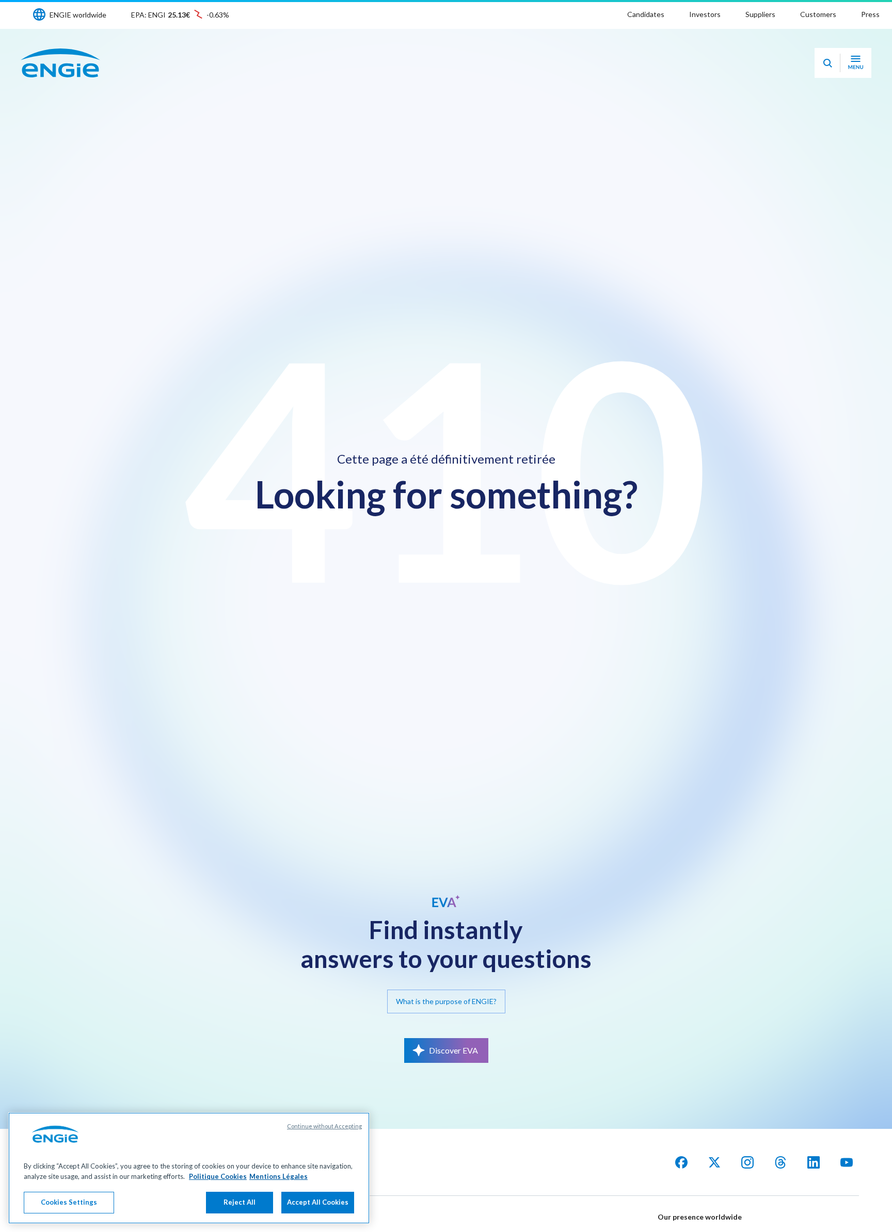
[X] (714, 1162)
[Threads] (780, 1162)
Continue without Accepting (324, 1126)
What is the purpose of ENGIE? (446, 1001)
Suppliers (760, 14)
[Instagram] (747, 1162)
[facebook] (681, 1162)
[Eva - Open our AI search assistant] (827, 63)
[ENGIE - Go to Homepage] (60, 62)
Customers (818, 14)
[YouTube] (846, 1162)
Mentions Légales (278, 1176)
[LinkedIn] (813, 1162)
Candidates (645, 14)
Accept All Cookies (317, 1202)
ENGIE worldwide (78, 14)
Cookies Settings (69, 1202)
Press (870, 14)
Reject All (240, 1202)
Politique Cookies (218, 1176)
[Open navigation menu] (856, 63)
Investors (705, 14)
